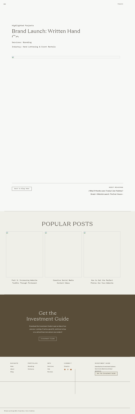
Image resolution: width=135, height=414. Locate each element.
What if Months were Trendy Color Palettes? (106, 191)
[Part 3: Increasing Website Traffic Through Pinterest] (24, 254)
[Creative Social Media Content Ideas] (63, 254)
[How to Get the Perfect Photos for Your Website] (102, 254)
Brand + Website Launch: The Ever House (106, 194)
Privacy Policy (21, 410)
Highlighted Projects (23, 26)
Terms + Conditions (30, 410)
